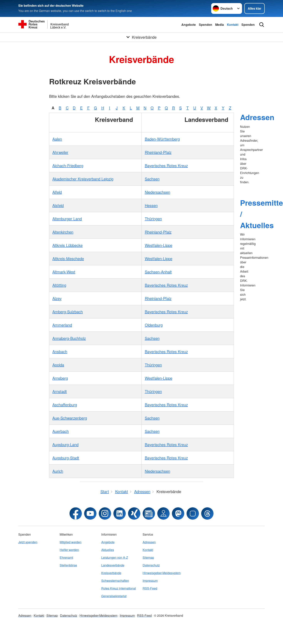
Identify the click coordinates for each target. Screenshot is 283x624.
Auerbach (60, 431)
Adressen (257, 117)
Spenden (205, 24)
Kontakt (232, 24)
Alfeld (57, 192)
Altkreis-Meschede (68, 258)
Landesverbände (112, 565)
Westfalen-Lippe (158, 245)
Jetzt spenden (27, 542)
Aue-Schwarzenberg (69, 418)
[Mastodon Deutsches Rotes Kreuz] (178, 513)
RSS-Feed (150, 588)
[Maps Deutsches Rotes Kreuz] (163, 513)
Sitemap (148, 557)
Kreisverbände (111, 573)
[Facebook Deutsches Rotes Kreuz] (75, 513)
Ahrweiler (60, 152)
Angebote (188, 24)
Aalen (57, 139)
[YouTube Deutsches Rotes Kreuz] (90, 513)
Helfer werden (69, 550)
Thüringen (153, 218)
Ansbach (59, 351)
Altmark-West (63, 272)
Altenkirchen (62, 232)
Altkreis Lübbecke (67, 245)
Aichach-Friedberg (67, 165)
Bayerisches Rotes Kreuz (166, 165)
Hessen (151, 205)
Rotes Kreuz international (118, 588)
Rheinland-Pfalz (158, 152)
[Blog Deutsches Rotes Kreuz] (149, 513)
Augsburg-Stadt (65, 458)
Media (219, 24)
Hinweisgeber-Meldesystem (162, 573)
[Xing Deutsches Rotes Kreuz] (134, 513)
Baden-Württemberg (162, 139)
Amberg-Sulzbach (67, 311)
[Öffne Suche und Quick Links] (262, 25)
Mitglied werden (70, 542)
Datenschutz (151, 565)
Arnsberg (60, 378)
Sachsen (152, 179)
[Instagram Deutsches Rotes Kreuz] (105, 513)
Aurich (57, 471)
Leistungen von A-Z (114, 557)
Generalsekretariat (113, 596)
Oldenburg (154, 325)
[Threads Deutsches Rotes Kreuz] (207, 513)
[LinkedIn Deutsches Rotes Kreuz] (119, 513)
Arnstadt (59, 391)
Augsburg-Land (65, 444)
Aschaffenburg (64, 404)
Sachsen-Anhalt (158, 272)
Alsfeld (58, 205)
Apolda (58, 365)
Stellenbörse (68, 565)
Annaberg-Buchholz (69, 338)
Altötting (59, 285)
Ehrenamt (66, 557)
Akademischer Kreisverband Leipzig (82, 179)
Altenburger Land (67, 218)
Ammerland (62, 325)
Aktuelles (107, 550)
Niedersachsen (157, 192)
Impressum (150, 580)
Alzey (57, 298)
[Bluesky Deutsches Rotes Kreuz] (193, 513)
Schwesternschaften (115, 580)
